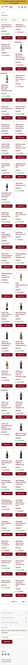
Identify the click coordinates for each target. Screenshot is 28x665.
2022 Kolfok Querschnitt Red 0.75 (6, 523)
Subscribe (7, 641)
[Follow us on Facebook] (3, 654)
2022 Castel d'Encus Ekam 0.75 (7, 107)
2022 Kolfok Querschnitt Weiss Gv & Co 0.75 (21, 523)
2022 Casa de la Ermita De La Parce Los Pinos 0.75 (20, 78)
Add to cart (7, 37)
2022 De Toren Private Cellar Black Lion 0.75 (6, 126)
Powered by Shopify (6, 661)
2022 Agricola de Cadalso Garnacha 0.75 (7, 26)
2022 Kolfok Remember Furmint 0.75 (5, 543)
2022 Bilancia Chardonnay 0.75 (20, 25)
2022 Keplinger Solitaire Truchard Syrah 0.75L (21, 482)
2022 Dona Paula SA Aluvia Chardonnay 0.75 (20, 146)
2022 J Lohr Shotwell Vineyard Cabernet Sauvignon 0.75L (7, 426)
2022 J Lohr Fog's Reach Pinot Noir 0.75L (21, 314)
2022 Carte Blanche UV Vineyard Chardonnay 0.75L (7, 88)
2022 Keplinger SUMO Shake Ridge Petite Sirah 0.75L (7, 502)
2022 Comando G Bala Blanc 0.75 (20, 107)
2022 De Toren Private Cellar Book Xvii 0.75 (20, 126)
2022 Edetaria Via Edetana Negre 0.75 (21, 165)
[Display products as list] (25, 20)
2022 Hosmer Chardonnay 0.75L (21, 285)
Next (23, 601)
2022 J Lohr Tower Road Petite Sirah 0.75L (7, 462)
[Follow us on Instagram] (6, 654)
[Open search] (19, 7)
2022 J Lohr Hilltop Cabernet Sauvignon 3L (6, 343)
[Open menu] (2, 7)
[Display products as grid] (23, 20)
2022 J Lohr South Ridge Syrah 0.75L (21, 434)
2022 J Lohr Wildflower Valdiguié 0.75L (20, 462)
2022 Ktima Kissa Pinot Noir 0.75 (7, 561)
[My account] (22, 7)
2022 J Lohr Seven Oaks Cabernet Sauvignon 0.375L (21, 373)
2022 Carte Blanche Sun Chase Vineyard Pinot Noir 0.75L (20, 57)
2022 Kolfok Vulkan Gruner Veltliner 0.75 (20, 543)
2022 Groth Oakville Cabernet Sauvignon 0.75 (7, 255)
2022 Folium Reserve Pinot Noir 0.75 (21, 214)
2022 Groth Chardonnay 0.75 (20, 233)
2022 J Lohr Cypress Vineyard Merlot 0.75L (7, 314)
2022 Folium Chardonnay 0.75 (20, 184)
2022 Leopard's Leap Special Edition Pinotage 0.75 (20, 583)
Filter (5, 20)
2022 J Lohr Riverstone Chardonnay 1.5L (6, 373)
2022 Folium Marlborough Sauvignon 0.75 (6, 214)
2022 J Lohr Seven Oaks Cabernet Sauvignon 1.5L (20, 405)
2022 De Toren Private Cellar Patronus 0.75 (6, 146)
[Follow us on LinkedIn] (8, 654)
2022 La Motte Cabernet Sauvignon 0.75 (20, 562)
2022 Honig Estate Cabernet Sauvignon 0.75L (21, 255)
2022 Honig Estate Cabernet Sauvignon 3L (7, 275)
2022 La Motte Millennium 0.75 (6, 581)
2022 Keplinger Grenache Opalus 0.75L (6, 482)
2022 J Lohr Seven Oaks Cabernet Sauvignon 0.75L (6, 405)
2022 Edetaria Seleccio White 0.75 (6, 165)
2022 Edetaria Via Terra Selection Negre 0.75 (7, 194)
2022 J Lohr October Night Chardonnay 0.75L (21, 343)
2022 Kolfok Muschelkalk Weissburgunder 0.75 (20, 503)
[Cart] (25, 7)
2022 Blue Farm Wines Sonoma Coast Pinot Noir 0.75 (6, 47)
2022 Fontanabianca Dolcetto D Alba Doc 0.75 (6, 235)
